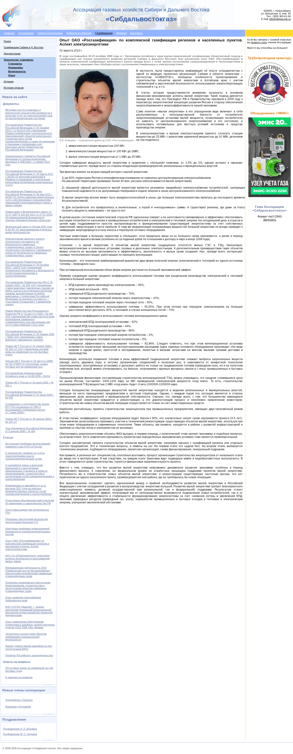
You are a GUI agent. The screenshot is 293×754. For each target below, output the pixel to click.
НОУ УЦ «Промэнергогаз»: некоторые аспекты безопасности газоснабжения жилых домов (27, 558)
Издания (9, 81)
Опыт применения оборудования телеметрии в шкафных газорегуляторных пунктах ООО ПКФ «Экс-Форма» (30, 624)
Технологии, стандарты (18, 59)
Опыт (11, 75)
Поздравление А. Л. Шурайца (20, 728)
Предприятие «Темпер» (19, 700)
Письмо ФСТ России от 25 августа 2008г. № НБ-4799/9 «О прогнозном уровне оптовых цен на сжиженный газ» (29, 364)
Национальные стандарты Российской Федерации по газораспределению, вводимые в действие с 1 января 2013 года (27, 160)
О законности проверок (19, 677)
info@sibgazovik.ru (280, 19)
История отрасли (14, 87)
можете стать (259, 42)
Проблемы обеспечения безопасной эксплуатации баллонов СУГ (26, 520)
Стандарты (15, 63)
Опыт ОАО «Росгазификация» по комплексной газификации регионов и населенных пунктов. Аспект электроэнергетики (27, 545)
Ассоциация (26, 33)
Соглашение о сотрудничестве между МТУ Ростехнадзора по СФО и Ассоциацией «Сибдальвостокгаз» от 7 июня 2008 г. (27, 408)
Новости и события (79, 33)
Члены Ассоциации (50, 33)
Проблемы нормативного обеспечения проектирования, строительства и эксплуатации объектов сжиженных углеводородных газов (27, 586)
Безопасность (17, 71)
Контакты (136, 33)
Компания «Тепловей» (18, 706)
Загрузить (269, 219)
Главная (9, 33)
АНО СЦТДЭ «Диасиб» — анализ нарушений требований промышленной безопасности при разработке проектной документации (28, 611)
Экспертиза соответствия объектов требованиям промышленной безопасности (26, 636)
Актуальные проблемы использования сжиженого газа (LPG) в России (27, 445)
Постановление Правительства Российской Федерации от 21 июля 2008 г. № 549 (29, 395)
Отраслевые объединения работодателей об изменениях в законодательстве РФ (29, 502)
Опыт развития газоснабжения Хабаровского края (23, 599)
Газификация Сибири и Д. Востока (23, 47)
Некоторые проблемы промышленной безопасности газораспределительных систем (27, 531)
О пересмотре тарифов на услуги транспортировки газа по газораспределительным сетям (25, 456)
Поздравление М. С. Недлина (20, 734)
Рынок (7, 41)
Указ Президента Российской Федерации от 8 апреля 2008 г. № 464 (29, 430)
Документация (12, 53)
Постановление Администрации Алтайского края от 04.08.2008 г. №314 (27, 374)
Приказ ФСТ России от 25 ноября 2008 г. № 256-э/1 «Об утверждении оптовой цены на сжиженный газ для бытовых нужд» (28, 350)
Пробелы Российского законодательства (29, 655)
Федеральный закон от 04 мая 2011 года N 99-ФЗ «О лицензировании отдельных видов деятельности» (28, 229)
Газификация (104, 33)
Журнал (121, 33)
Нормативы (15, 67)
